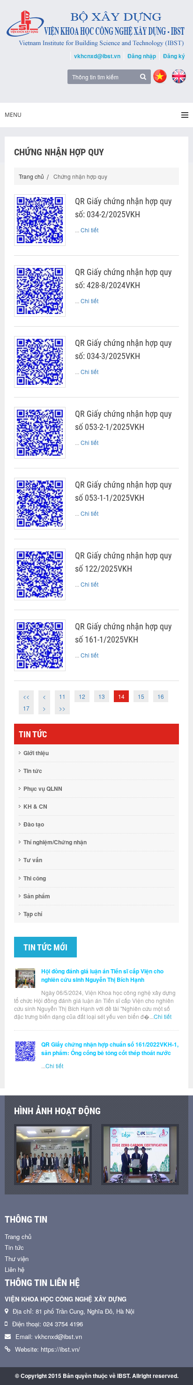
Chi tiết (89, 230)
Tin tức (32, 770)
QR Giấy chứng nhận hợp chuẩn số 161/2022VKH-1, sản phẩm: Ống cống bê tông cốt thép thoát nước (109, 1048)
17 (26, 708)
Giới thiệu (36, 753)
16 (160, 696)
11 (62, 696)
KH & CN (35, 806)
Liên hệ (14, 1269)
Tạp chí (32, 914)
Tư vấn (32, 860)
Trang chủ (31, 176)
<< (26, 696)
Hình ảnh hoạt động (57, 1111)
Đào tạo (33, 824)
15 (141, 696)
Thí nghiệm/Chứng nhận (55, 842)
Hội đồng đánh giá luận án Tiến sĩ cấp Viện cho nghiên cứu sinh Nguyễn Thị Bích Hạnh (102, 975)
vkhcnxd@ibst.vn (97, 56)
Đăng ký (174, 56)
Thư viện (17, 1258)
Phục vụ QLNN (42, 788)
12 (82, 696)
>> (62, 708)
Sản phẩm (36, 896)
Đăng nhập (141, 56)
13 (101, 696)
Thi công (34, 878)
